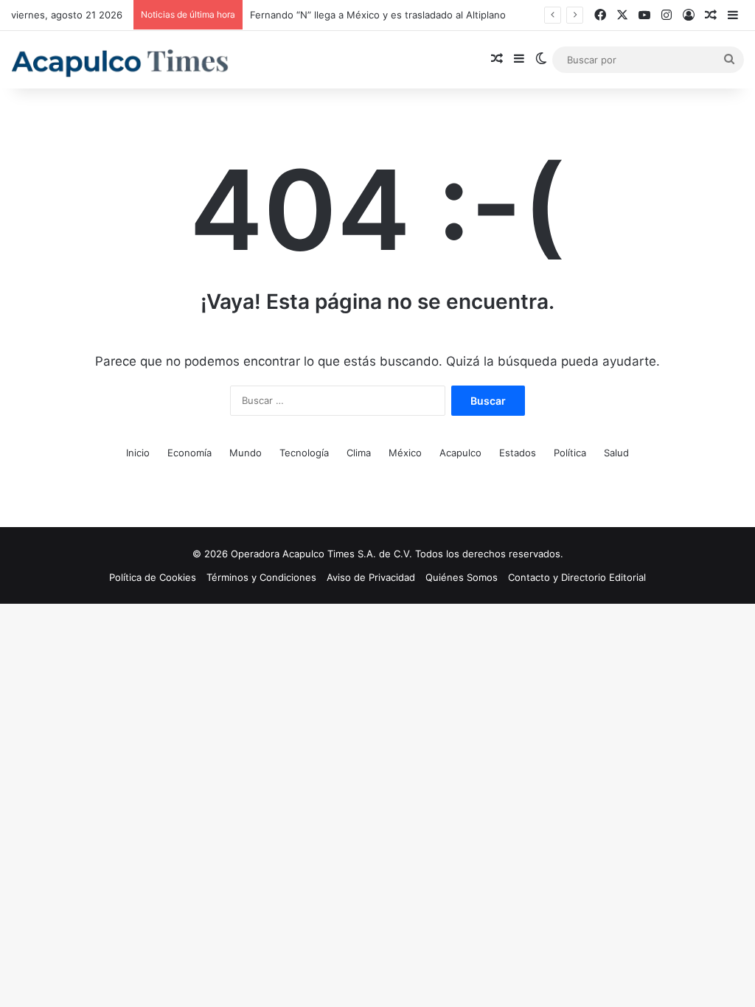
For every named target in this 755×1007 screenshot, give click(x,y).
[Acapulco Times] (121, 63)
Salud (616, 453)
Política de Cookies (152, 577)
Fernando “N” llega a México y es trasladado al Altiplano (378, 15)
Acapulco (460, 453)
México (405, 453)
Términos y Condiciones (261, 577)
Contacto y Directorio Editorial (577, 577)
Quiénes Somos (461, 577)
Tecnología (304, 453)
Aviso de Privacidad (371, 577)
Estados (517, 453)
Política (570, 453)
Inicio (138, 453)
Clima (359, 453)
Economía (189, 453)
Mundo (245, 453)
